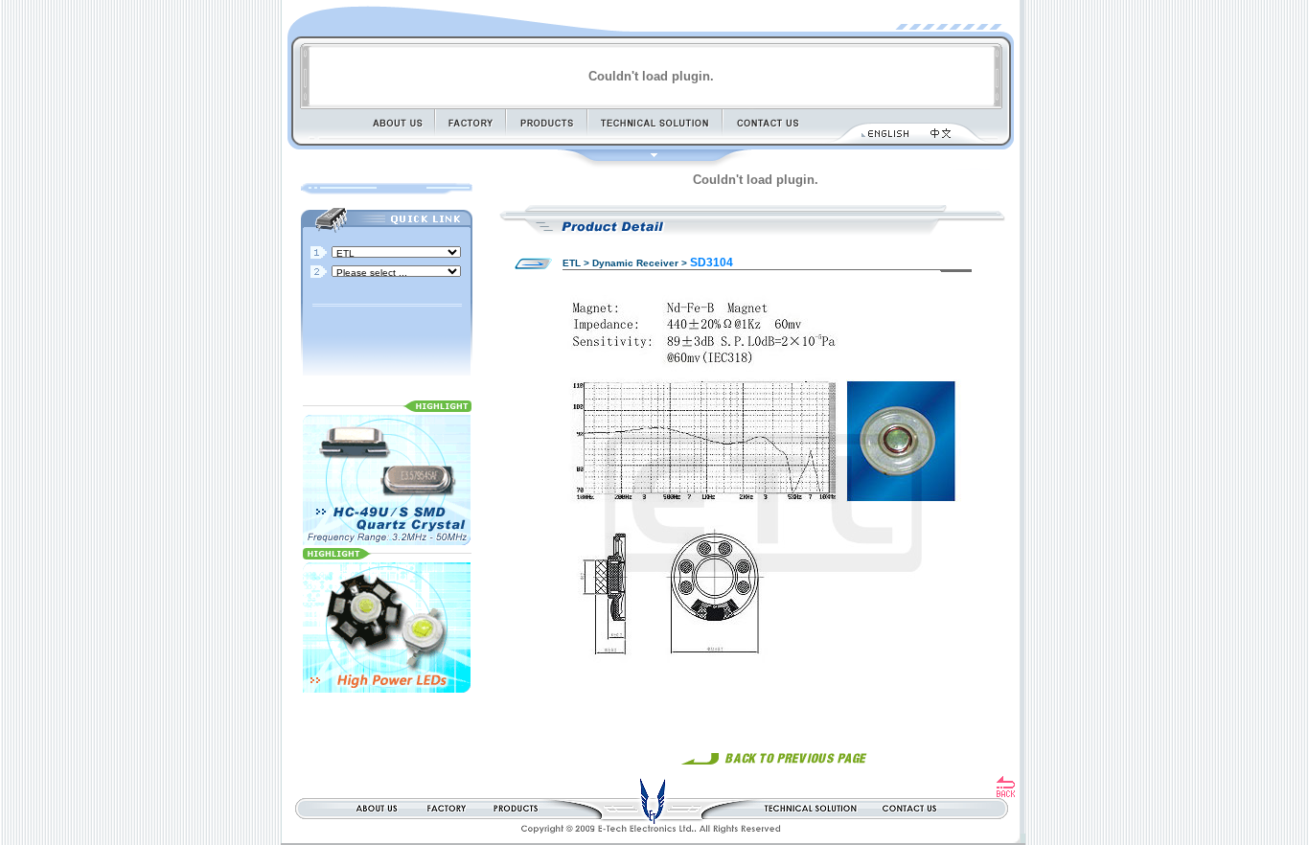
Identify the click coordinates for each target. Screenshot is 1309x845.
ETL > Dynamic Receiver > (625, 263)
